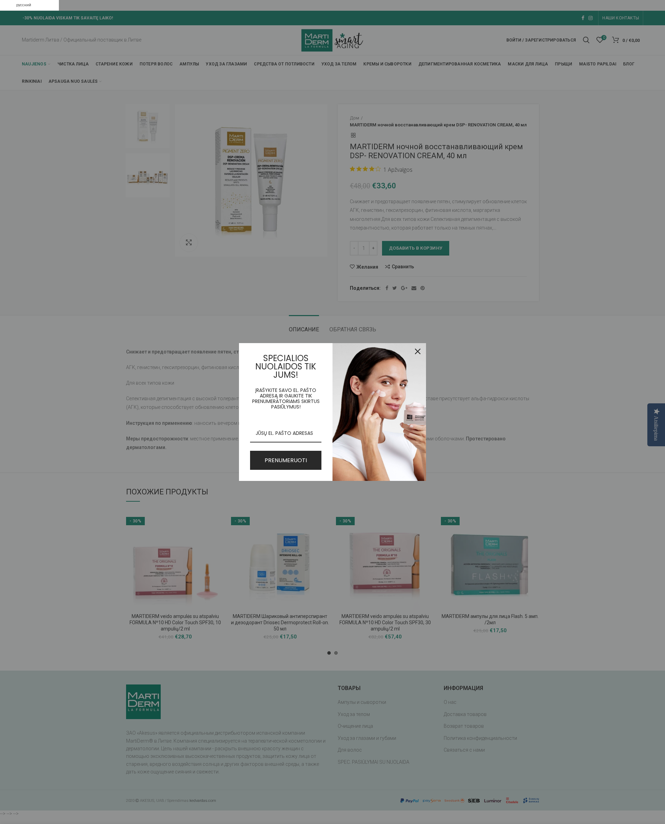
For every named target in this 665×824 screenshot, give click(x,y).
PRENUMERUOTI (286, 460)
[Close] (417, 351)
